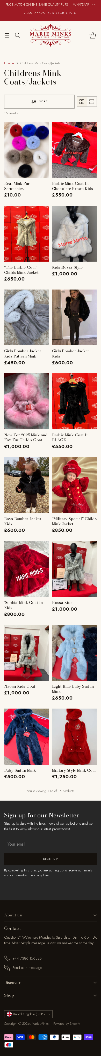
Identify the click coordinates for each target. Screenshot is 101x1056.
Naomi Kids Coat (19, 686)
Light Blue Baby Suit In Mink (73, 688)
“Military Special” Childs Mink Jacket (74, 521)
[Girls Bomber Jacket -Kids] (74, 317)
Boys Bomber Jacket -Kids (24, 521)
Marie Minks (40, 1023)
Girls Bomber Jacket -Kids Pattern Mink (23, 353)
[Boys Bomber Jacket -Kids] (26, 485)
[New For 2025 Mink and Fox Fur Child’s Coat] (26, 401)
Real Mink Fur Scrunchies (17, 186)
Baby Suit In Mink (20, 770)
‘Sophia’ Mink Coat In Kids (23, 605)
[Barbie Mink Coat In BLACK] (74, 401)
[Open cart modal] (92, 35)
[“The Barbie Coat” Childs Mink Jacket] (26, 234)
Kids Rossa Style (67, 267)
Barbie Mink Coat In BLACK (70, 437)
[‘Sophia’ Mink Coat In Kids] (26, 569)
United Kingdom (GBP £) (30, 1014)
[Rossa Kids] (74, 569)
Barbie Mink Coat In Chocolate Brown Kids (72, 186)
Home (9, 63)
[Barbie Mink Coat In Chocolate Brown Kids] (74, 150)
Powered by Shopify (66, 1023)
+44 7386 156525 (27, 958)
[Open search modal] (17, 35)
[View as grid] (82, 102)
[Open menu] (7, 35)
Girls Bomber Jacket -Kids (71, 353)
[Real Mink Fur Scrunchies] (26, 150)
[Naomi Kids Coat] (26, 653)
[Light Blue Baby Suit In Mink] (74, 653)
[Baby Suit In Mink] (26, 736)
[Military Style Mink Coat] (74, 736)
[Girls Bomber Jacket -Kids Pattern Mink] (26, 317)
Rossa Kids (62, 602)
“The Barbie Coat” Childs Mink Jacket (21, 269)
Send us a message (27, 967)
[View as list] (92, 102)
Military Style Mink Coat (74, 770)
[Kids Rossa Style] (74, 234)
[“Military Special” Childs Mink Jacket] (74, 485)
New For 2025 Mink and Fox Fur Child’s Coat (25, 437)
